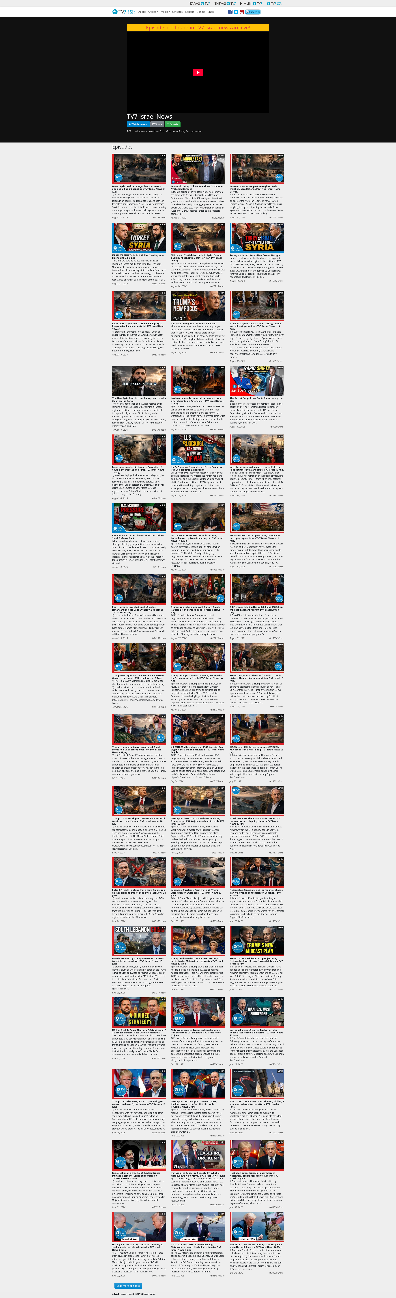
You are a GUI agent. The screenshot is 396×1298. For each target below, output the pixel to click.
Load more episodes (128, 1285)
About (142, 11)
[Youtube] (242, 12)
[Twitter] (236, 12)
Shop (211, 11)
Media (164, 11)
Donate (201, 11)
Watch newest (139, 124)
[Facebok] (230, 12)
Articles (152, 11)
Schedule (177, 11)
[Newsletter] (253, 12)
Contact (189, 11)
